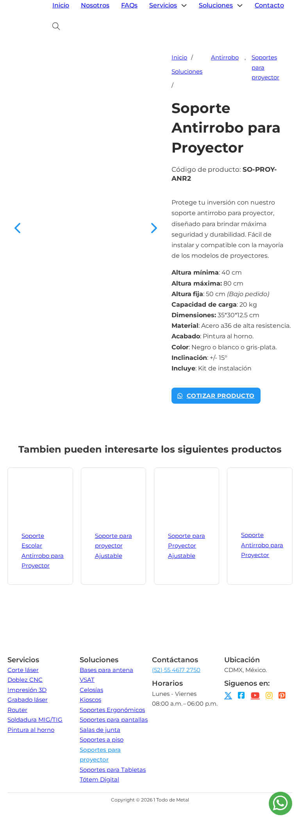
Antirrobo (225, 57)
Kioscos (90, 699)
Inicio (60, 5)
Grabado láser (27, 699)
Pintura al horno (30, 729)
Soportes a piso (101, 739)
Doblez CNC (25, 679)
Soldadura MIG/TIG (34, 719)
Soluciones (216, 5)
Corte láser (23, 670)
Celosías (91, 690)
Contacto (269, 5)
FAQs (129, 5)
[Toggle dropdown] (184, 5)
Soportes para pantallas (114, 719)
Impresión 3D (26, 690)
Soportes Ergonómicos (112, 709)
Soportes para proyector (265, 67)
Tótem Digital (99, 779)
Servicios (163, 5)
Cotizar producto (221, 395)
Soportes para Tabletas (113, 769)
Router (17, 709)
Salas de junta (100, 729)
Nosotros (95, 5)
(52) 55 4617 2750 (176, 670)
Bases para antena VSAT (106, 675)
